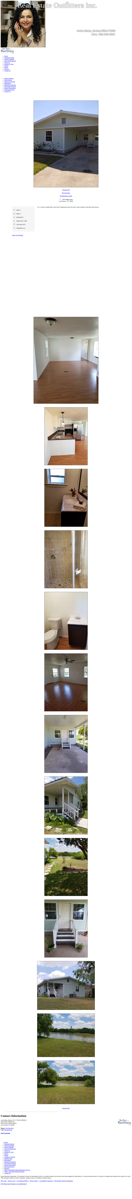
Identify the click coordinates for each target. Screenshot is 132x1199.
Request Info (66, 190)
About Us (7, 62)
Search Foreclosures (10, 88)
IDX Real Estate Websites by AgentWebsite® (14, 1184)
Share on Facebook (17, 235)
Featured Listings (9, 57)
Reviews (6, 69)
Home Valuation (9, 78)
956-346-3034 (9, 1128)
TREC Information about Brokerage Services (17, 1170)
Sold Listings (8, 80)
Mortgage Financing (10, 85)
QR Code (3, 1181)
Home (6, 56)
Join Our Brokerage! (10, 61)
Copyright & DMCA (22, 1181)
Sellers (6, 67)
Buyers (6, 66)
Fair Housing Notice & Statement (63, 1181)
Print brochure (66, 193)
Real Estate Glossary (10, 86)
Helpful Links (8, 1158)
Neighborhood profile (66, 196)
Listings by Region (9, 81)
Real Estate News (9, 90)
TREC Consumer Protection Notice (14, 1171)
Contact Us (7, 70)
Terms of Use (11, 1181)
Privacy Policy (34, 1181)
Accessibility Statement (46, 1181)
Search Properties (9, 59)
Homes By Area (8, 64)
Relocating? (7, 83)
